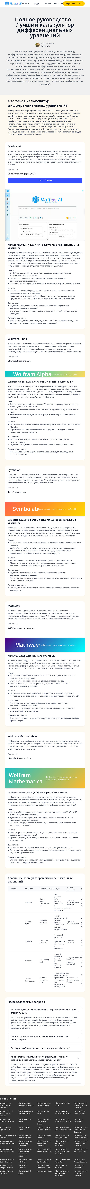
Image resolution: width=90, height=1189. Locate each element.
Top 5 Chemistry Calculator (24, 1128)
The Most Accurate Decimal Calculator (80, 1136)
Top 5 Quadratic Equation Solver (6, 1128)
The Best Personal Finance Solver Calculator (6, 1113)
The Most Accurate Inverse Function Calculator (80, 1143)
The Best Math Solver (44, 1171)
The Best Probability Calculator (62, 1161)
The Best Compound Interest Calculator (25, 1112)
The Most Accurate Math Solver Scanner (7, 1142)
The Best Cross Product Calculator (80, 1161)
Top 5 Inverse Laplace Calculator (8, 1136)
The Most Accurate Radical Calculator (80, 1150)
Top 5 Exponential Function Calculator (44, 1128)
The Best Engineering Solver (62, 1104)
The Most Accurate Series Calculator (7, 1161)
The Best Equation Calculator (25, 1161)
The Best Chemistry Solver (25, 1120)
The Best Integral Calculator (24, 1172)
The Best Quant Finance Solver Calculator (5, 1105)
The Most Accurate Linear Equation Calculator (80, 1129)
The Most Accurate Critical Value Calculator (62, 1143)
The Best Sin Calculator (22, 1166)
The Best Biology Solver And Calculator (62, 1112)
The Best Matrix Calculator (61, 1166)
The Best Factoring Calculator (7, 1172)
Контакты (58, 3)
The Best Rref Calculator (79, 1166)
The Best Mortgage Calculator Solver (44, 1104)
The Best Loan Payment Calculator (7, 1120)
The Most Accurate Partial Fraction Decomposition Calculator (25, 1152)
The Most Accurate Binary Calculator (62, 1136)
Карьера (47, 3)
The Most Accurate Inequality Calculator (7, 1150)
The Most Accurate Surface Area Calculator (43, 1143)
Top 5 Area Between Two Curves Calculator (63, 1128)
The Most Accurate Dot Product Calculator (80, 1173)
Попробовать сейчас (74, 3)
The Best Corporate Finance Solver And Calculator (81, 1105)
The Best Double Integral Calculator (6, 1166)
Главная (25, 3)
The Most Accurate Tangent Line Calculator (43, 1121)
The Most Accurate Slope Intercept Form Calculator (62, 1151)
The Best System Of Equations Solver (44, 1161)
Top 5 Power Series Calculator (44, 1136)
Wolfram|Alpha (60, 75)
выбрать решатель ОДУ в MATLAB (26, 78)
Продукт (36, 3)
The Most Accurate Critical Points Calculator (62, 1173)
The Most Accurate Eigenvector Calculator (63, 1120)
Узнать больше (45, 180)
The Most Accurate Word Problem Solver (44, 1150)
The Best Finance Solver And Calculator (26, 1104)
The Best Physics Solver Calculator (80, 1112)
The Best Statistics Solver (43, 1112)
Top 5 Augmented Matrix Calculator (24, 1136)
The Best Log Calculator (78, 1120)
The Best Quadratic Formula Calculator (44, 1166)
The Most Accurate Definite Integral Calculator (25, 1143)
